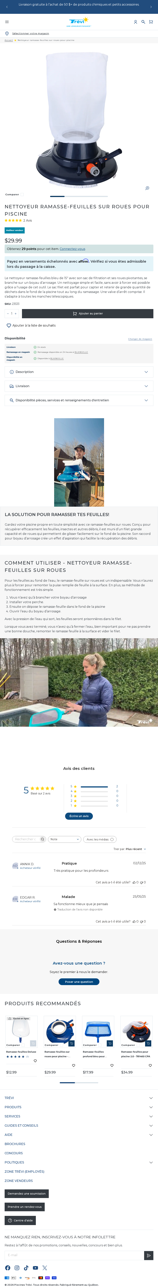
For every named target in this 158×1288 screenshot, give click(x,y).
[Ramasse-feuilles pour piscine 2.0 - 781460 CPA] (136, 1032)
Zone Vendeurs (19, 1181)
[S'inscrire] (148, 1255)
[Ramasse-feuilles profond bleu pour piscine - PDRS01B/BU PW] (98, 1032)
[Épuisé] (33, 1043)
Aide (9, 1135)
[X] (45, 1268)
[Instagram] (17, 1268)
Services (12, 1116)
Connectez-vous (72, 249)
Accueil (9, 40)
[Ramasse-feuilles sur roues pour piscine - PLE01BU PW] (60, 1032)
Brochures (15, 1144)
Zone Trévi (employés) (24, 1171)
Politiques (14, 1162)
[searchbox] (25, 839)
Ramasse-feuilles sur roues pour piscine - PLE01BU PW (57, 1056)
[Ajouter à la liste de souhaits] (35, 1060)
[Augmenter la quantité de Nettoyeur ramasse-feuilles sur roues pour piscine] (15, 313)
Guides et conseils (21, 1125)
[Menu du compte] (135, 22)
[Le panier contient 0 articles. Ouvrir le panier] (151, 22)
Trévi (9, 1098)
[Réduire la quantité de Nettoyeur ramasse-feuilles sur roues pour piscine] (7, 313)
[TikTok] (26, 1268)
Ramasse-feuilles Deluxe (21, 1051)
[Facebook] (8, 1268)
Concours (14, 1153)
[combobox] (64, 839)
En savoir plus (134, 4)
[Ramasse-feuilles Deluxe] (21, 1032)
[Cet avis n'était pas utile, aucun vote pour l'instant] (141, 882)
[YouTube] (35, 1268)
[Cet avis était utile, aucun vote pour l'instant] (134, 882)
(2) (27, 1056)
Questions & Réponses (79, 941)
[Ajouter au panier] (71, 1043)
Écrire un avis (79, 816)
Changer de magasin (140, 339)
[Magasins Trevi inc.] (79, 22)
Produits (13, 1107)
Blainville (81, 352)
